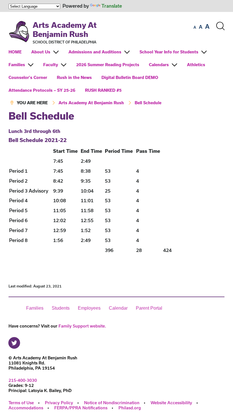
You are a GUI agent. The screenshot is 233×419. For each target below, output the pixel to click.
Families (17, 64)
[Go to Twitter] (14, 341)
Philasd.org (129, 407)
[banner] (116, 61)
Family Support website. (82, 326)
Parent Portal (149, 308)
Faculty (50, 64)
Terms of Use (21, 402)
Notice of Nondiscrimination (112, 402)
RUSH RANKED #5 (103, 90)
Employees (89, 308)
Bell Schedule (148, 102)
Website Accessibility (171, 402)
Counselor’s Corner (28, 77)
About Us (40, 51)
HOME (15, 51)
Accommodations (26, 407)
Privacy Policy (59, 402)
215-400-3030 (23, 380)
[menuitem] (19, 51)
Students (61, 308)
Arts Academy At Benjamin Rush (65, 29)
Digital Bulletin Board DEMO (129, 77)
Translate (111, 6)
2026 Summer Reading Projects (107, 64)
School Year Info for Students (169, 51)
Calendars (159, 64)
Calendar (118, 308)
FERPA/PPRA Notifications (80, 407)
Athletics (196, 64)
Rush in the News (74, 77)
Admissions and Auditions (94, 51)
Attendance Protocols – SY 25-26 (42, 90)
